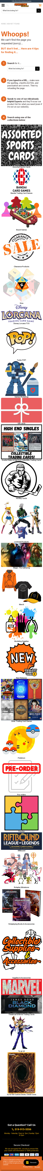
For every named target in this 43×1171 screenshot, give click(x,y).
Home (3, 24)
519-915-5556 (23, 1129)
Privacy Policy (28, 1167)
